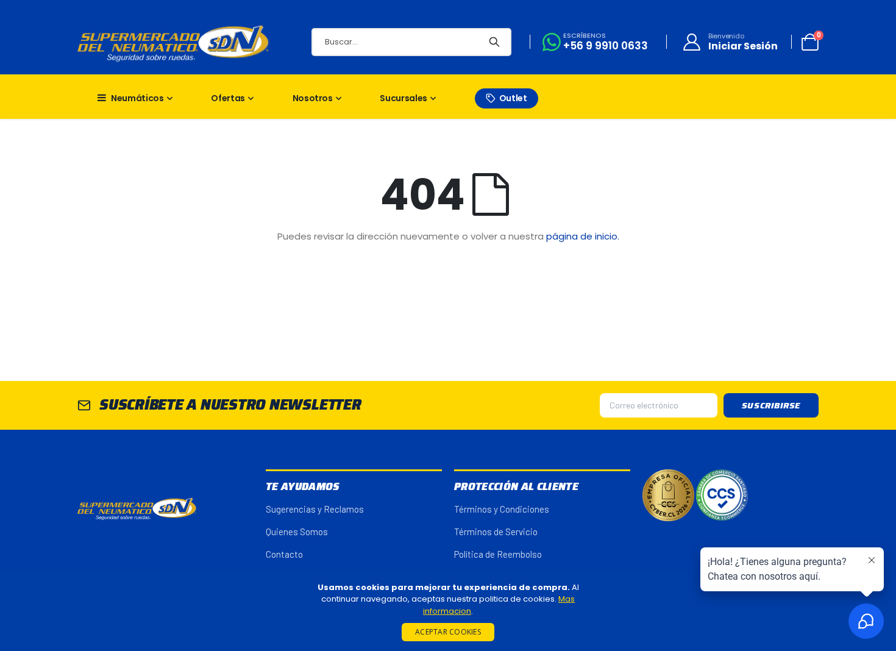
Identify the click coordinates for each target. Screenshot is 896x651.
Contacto (284, 554)
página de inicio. (582, 236)
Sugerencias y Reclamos (315, 508)
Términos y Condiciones (501, 508)
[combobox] (411, 42)
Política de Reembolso (498, 554)
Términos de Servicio (496, 531)
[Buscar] (494, 42)
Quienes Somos (297, 531)
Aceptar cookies (448, 632)
